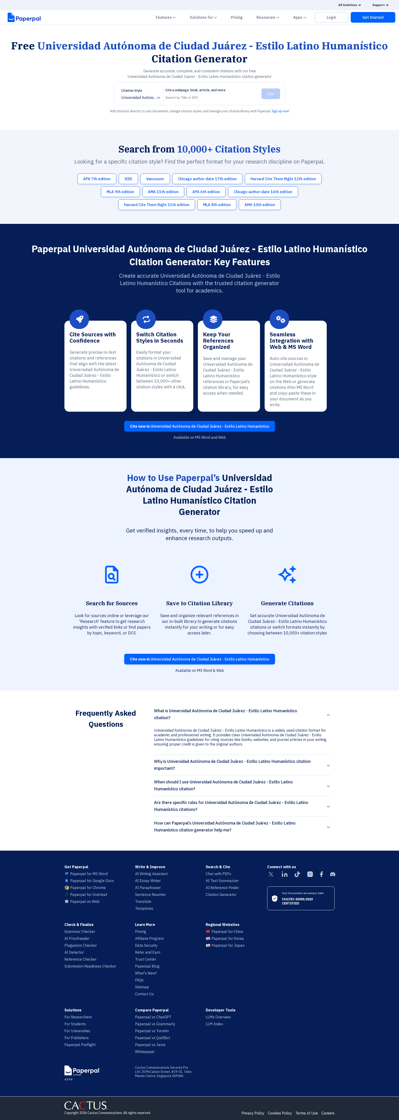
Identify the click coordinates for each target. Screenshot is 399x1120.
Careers (328, 1113)
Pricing (237, 17)
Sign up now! (280, 111)
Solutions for (206, 17)
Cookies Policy (280, 1113)
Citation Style (131, 90)
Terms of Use (306, 1113)
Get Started (373, 17)
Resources (271, 17)
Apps (302, 17)
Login (331, 17)
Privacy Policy (253, 1113)
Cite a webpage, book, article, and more (195, 90)
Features (168, 17)
